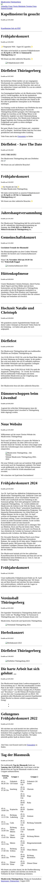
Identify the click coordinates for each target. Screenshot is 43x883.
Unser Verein (13, 6)
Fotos (35, 6)
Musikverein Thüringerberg (11, 2)
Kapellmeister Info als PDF (11, 28)
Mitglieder (22, 6)
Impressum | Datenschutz (10, 881)
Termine (29, 6)
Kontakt (9, 8)
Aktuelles (4, 6)
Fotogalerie (22, 136)
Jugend (4, 8)
